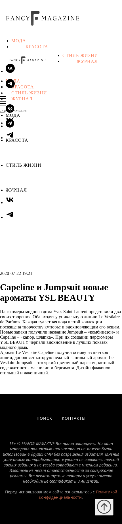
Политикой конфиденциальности (78, 494)
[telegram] (10, 126)
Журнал (87, 61)
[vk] (10, 71)
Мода (18, 40)
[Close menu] (2, 112)
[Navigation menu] (3, 98)
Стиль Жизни (80, 55)
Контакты (74, 418)
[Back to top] (104, 507)
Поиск (44, 418)
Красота (37, 46)
